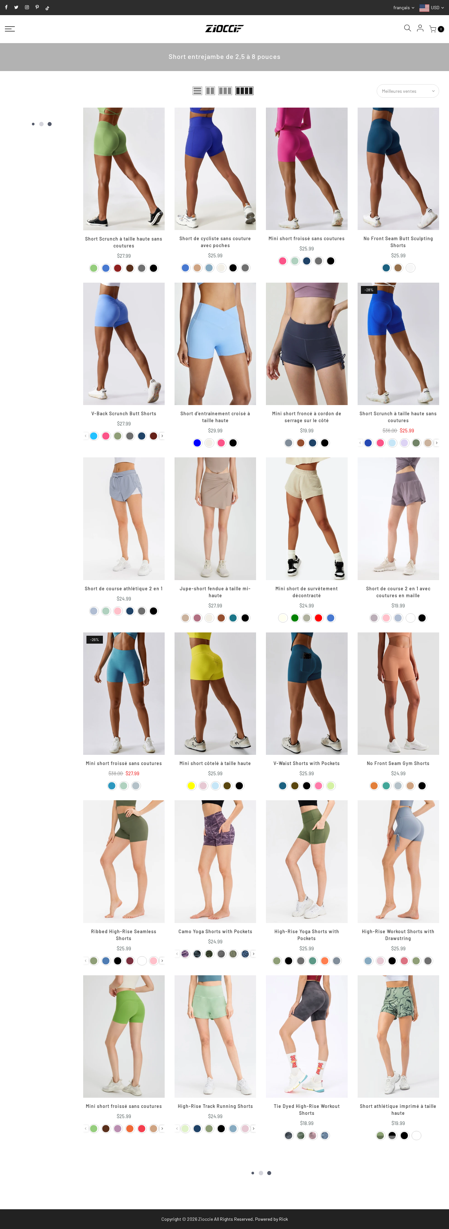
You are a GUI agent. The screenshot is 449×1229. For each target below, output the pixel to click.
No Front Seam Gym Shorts (398, 763)
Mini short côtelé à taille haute (215, 763)
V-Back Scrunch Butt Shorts (123, 413)
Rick (283, 1219)
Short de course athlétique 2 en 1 (124, 588)
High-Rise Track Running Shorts (215, 1106)
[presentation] (162, 436)
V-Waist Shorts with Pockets (306, 763)
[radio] (94, 268)
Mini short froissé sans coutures (307, 238)
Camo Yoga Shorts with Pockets (215, 931)
